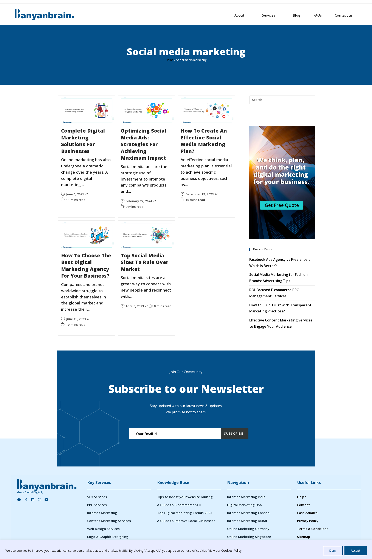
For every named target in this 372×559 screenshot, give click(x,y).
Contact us (344, 15)
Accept (355, 550)
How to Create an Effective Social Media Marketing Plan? (204, 140)
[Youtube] (46, 499)
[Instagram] (39, 499)
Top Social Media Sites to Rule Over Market (144, 262)
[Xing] (25, 499)
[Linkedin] (32, 499)
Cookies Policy (231, 550)
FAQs (317, 15)
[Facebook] (19, 499)
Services (268, 15)
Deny (332, 550)
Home (170, 60)
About (239, 15)
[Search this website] (282, 99)
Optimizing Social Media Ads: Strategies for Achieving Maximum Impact (143, 144)
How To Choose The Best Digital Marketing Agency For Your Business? (86, 265)
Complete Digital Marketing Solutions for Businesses (83, 140)
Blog (296, 15)
